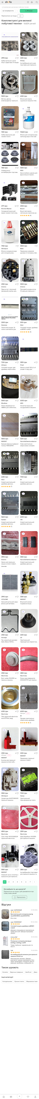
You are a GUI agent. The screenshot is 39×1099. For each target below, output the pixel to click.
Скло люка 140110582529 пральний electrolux (9, 837)
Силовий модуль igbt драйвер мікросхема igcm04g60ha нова (8, 368)
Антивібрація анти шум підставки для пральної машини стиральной (28, 64)
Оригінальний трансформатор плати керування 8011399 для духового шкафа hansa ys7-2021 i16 (28, 799)
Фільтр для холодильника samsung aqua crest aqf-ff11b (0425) (28, 136)
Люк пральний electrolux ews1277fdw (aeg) (9, 717)
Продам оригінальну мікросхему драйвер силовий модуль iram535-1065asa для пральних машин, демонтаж (29, 719)
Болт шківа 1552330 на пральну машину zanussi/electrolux (8, 679)
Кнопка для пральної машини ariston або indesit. (8, 761)
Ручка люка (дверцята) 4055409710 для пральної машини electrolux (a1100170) (29, 679)
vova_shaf (14, 937)
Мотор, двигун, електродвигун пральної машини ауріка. (9, 100)
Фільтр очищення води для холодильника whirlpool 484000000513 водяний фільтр (9, 252)
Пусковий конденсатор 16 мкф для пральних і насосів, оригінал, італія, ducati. (28, 290)
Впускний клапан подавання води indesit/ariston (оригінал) (28, 603)
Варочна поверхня (16, 972)
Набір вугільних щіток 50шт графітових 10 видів (10, 61)
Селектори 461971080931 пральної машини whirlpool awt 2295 (9, 799)
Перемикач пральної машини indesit (27, 759)
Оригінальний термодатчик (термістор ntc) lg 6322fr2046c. (28, 641)
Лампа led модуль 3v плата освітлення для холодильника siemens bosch (9, 328)
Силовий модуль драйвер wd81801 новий (29, 328)
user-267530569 (16, 910)
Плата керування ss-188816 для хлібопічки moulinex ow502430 (8, 406)
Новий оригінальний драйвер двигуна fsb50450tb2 (27, 563)
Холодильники (7, 981)
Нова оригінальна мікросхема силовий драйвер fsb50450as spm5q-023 (27, 445)
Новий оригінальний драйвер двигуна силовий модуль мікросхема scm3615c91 (9, 523)
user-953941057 (16, 922)
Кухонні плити (19, 981)
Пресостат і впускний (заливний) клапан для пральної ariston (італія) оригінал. (9, 290)
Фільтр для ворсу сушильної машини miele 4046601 (28, 100)
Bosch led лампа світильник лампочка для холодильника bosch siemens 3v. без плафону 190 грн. (28, 212)
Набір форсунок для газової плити (8, 136)
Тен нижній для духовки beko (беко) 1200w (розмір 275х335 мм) (9, 641)
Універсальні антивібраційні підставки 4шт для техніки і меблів (9, 171)
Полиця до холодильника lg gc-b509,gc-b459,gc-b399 (21, 942)
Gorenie (5, 972)
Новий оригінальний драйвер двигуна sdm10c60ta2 (8, 483)
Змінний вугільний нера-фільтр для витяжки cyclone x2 (9, 603)
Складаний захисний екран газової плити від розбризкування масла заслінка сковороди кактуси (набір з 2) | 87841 (9, 212)
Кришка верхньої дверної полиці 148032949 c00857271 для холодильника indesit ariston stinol (9, 445)
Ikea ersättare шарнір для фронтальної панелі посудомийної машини (28, 174)
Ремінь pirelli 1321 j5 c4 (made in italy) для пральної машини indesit (28, 368)
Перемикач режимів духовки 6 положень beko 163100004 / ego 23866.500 (28, 252)
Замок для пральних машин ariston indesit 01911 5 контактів (8, 563)
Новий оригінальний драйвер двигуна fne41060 (27, 523)
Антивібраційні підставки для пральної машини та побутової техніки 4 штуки (28, 873)
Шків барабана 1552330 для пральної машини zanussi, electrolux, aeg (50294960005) (28, 837)
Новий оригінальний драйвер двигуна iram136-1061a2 (27, 483)
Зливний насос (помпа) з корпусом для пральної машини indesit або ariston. (9, 875)
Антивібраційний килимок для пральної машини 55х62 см (24, 955)
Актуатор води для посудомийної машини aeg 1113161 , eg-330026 (28, 406)
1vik (12, 950)
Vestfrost (28, 972)
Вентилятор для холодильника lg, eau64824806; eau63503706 (22, 915)
